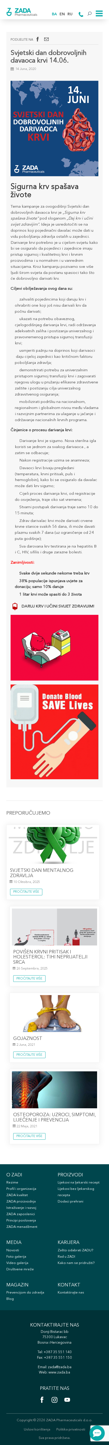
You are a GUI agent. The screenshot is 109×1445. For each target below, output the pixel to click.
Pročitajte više (26, 891)
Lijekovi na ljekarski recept (78, 1182)
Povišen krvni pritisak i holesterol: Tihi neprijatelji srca (50, 957)
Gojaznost (27, 1039)
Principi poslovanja (21, 1220)
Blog (10, 1299)
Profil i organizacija (21, 1189)
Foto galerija (16, 1256)
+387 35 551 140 (58, 1352)
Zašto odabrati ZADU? (75, 1250)
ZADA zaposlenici (20, 1214)
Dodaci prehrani (70, 1201)
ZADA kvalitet (17, 1195)
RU (69, 14)
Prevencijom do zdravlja (25, 1292)
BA (54, 14)
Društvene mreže (20, 1269)
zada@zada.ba (59, 1367)
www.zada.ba (59, 1372)
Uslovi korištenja (37, 1429)
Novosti (12, 1250)
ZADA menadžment (21, 1227)
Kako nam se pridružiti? (76, 1263)
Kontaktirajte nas (71, 1292)
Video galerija (17, 1263)
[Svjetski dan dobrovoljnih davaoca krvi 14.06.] (46, 39)
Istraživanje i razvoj (21, 1208)
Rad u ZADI (66, 1256)
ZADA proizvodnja (21, 1201)
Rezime (12, 1182)
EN (62, 14)
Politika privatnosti (70, 1429)
